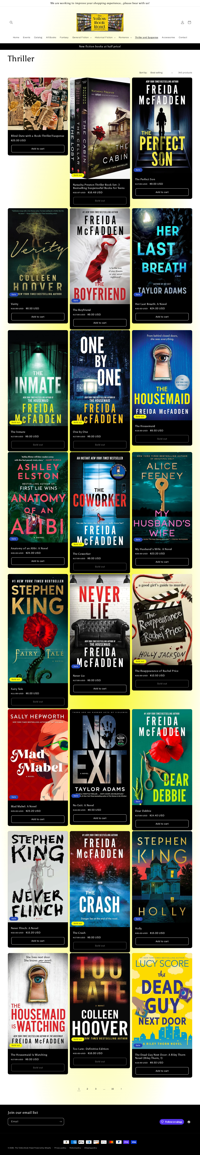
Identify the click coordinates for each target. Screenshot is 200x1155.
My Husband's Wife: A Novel (153, 549)
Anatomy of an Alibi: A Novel (29, 548)
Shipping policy (90, 1148)
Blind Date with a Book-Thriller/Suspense (37, 135)
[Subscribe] (60, 1121)
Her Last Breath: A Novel (151, 303)
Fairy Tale (17, 688)
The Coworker (81, 553)
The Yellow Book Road (24, 1148)
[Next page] (121, 1088)
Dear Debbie (143, 810)
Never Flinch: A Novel (24, 928)
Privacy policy (60, 1148)
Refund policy (75, 1148)
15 (112, 1089)
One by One (80, 431)
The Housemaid (145, 425)
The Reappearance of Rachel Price (156, 670)
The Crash (79, 932)
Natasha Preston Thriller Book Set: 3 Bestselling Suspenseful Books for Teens (99, 186)
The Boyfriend (82, 309)
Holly (138, 928)
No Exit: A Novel (83, 805)
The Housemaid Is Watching (29, 1054)
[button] (11, 22)
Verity (14, 303)
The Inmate (18, 431)
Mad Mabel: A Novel (24, 806)
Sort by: (143, 72)
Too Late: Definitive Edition (91, 1048)
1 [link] (79, 1088)
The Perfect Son (145, 179)
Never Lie (79, 675)
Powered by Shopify (42, 1148)
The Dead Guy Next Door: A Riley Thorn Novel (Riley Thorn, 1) (160, 1056)
